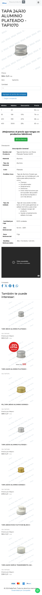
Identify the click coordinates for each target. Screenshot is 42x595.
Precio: (3, 73)
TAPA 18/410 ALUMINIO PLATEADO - (14, 329)
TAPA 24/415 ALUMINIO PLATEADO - (14, 369)
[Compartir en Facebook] (2, 286)
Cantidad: (4, 84)
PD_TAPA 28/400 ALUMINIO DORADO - (15, 404)
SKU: (3, 80)
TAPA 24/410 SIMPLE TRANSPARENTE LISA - (17, 565)
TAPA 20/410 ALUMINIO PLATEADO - (14, 445)
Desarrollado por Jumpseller (20, 590)
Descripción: (5, 145)
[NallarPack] (3, 3)
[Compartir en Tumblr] (13, 286)
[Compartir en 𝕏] (5, 286)
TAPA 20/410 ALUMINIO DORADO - (13, 485)
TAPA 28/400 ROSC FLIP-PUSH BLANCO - (16, 525)
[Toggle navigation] (38, 2)
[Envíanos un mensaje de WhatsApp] (37, 590)
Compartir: (5, 282)
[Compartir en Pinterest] (10, 286)
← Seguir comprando (9, 98)
